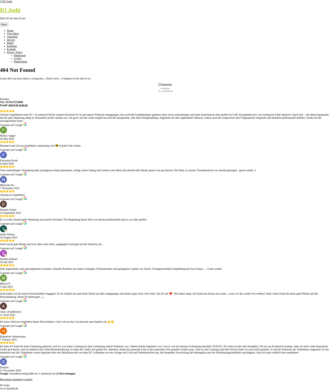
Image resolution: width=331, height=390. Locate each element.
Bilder (10, 43)
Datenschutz (20, 61)
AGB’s (18, 58)
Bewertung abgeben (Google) (16, 379)
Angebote (12, 36)
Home (10, 30)
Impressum (20, 55)
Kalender (12, 46)
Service (11, 39)
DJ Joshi (10, 10)
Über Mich (13, 33)
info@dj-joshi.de (18, 105)
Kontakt (11, 49)
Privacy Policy (15, 52)
